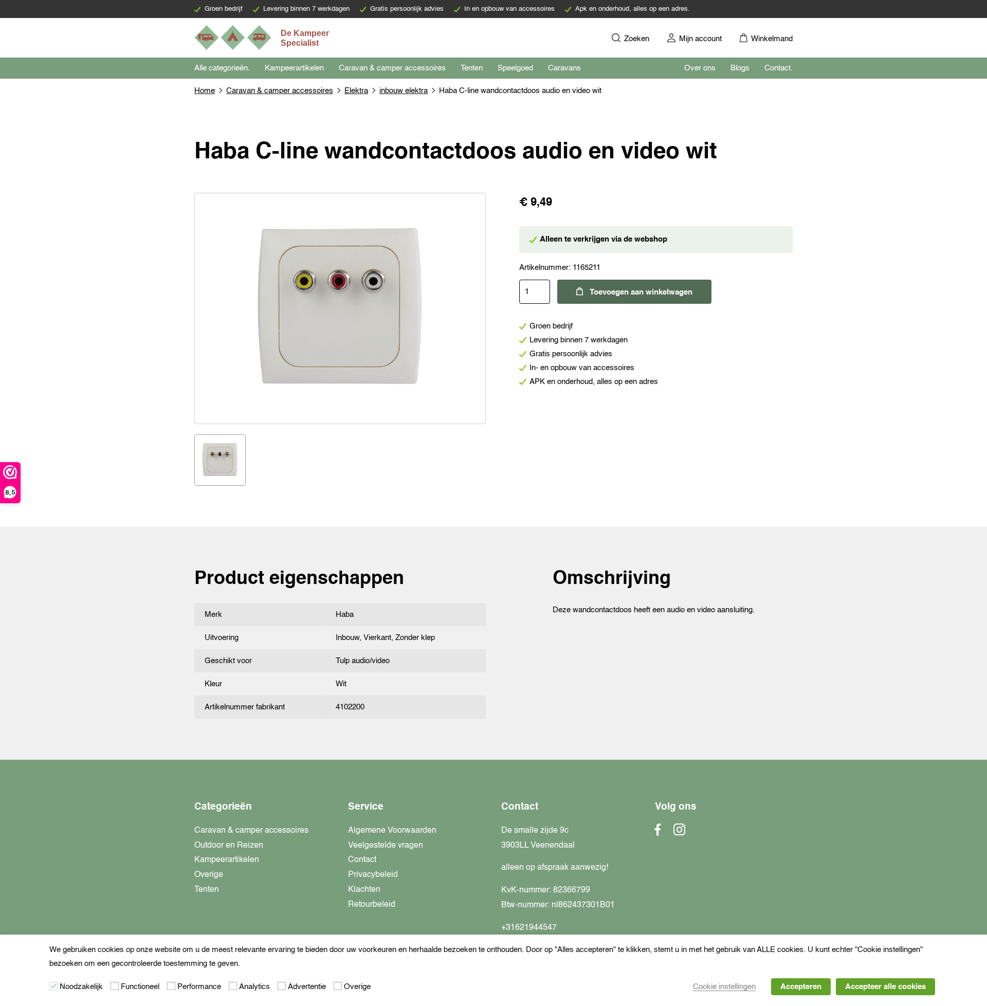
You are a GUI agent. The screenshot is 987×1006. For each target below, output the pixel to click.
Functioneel (140, 987)
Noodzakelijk (81, 987)
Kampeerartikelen (294, 68)
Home (204, 91)
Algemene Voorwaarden (392, 831)
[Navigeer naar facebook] (658, 833)
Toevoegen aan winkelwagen (641, 292)
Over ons (700, 68)
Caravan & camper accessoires (392, 68)
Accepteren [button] (800, 987)
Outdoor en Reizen (228, 846)
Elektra (356, 91)
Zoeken (635, 39)
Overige (208, 875)
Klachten (364, 890)
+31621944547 (529, 928)
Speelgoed (515, 68)
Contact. (778, 68)
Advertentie (307, 987)
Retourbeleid (371, 905)
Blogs (740, 68)
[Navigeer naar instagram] (679, 833)
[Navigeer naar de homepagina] (262, 37)
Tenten (472, 68)
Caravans (564, 68)
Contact (362, 860)
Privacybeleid (373, 875)
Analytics (254, 987)
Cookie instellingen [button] (724, 987)
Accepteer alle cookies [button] (885, 987)
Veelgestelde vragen (385, 846)
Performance (199, 987)
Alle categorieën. (222, 68)
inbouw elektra (403, 91)
